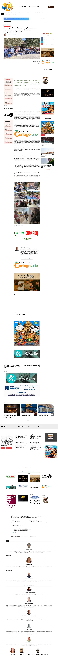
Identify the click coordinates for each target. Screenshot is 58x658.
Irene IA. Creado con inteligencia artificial (38, 654)
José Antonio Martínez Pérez (29, 592)
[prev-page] (16, 449)
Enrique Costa (29, 549)
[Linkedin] (28, 259)
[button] (56, 14)
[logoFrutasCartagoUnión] (27, 133)
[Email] (30, 259)
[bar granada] (27, 234)
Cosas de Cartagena (8, 24)
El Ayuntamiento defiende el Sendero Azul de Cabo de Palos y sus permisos (8, 133)
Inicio (4, 24)
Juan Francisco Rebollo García (24, 247)
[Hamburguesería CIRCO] (29, 410)
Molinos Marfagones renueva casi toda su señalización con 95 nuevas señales (8, 137)
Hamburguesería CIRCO (25, 415)
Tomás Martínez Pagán (29, 603)
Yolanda (13, 654)
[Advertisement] (22, 70)
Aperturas (31, 438)
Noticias (17, 442)
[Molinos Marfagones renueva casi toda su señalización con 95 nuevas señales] (47, 162)
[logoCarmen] (47, 97)
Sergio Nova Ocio (29, 642)
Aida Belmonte (29, 564)
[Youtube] (11, 448)
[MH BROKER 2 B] (22, 397)
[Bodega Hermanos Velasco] (46, 410)
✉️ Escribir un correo (16, 532)
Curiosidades (17, 437)
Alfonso (22, 654)
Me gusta (53, 37)
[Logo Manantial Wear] (35, 491)
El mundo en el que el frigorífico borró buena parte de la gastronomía (8, 124)
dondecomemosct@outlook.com (36, 521)
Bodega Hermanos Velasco (43, 415)
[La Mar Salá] (35, 505)
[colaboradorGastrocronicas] (27, 291)
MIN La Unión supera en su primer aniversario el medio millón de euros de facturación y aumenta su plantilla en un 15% (12, 366)
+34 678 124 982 (17, 521)
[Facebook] (22, 259)
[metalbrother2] (45, 84)
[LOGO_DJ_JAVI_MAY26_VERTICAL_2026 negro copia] (8, 117)
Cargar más (47, 169)
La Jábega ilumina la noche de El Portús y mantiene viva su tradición (8, 129)
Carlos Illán (29, 629)
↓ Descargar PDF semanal (7, 21)
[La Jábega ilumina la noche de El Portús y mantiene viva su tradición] (47, 140)
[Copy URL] (32, 259)
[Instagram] (4, 448)
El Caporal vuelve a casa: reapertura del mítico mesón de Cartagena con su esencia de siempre (35, 435)
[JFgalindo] (27, 358)
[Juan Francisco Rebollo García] (5, 34)
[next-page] (17, 449)
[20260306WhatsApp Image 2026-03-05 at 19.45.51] (23, 502)
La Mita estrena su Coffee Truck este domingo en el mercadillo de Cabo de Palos (8, 141)
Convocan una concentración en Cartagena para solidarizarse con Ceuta (8, 88)
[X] (24, 259)
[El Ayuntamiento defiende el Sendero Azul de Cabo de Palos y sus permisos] (47, 151)
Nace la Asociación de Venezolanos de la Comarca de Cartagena (8, 92)
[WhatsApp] (26, 259)
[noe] (47, 115)
